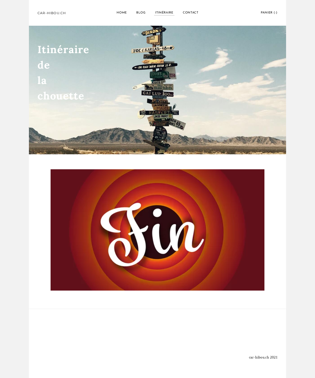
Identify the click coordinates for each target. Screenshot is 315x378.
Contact (190, 12)
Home (122, 12)
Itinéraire (164, 12)
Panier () (269, 12)
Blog (141, 12)
